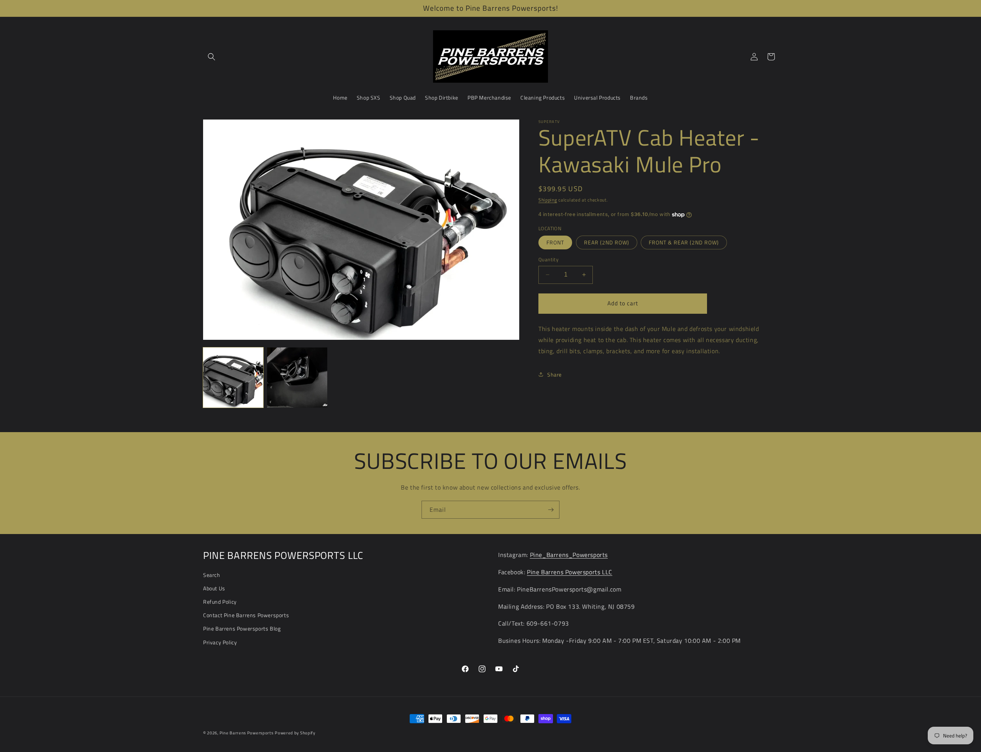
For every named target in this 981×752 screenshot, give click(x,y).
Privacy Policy (220, 642)
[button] (211, 56)
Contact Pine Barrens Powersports (246, 615)
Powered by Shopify (295, 733)
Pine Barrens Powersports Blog (242, 628)
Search (211, 575)
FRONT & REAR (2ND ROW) (684, 242)
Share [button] (554, 374)
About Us (214, 588)
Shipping (547, 199)
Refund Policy (220, 602)
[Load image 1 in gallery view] (233, 377)
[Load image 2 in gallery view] (297, 377)
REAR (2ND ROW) (606, 242)
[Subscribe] (550, 510)
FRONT (555, 242)
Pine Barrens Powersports (247, 733)
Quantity (548, 259)
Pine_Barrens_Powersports (569, 554)
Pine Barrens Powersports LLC (569, 572)
